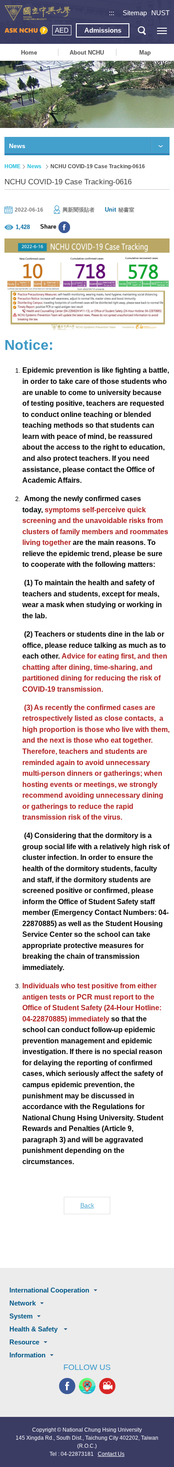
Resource (24, 1342)
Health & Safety (34, 1329)
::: (111, 13)
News (34, 166)
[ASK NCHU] (26, 30)
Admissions (102, 30)
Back (87, 1205)
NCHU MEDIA (107, 1386)
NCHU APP (87, 1386)
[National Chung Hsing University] (37, 13)
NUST (160, 13)
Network (22, 1303)
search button (141, 30)
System (21, 1316)
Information (27, 1355)
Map (145, 52)
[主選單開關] (162, 30)
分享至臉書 (64, 227)
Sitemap (135, 13)
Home (29, 52)
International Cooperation (49, 1290)
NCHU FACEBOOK (67, 1386)
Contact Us (111, 1454)
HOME (12, 166)
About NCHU (87, 52)
